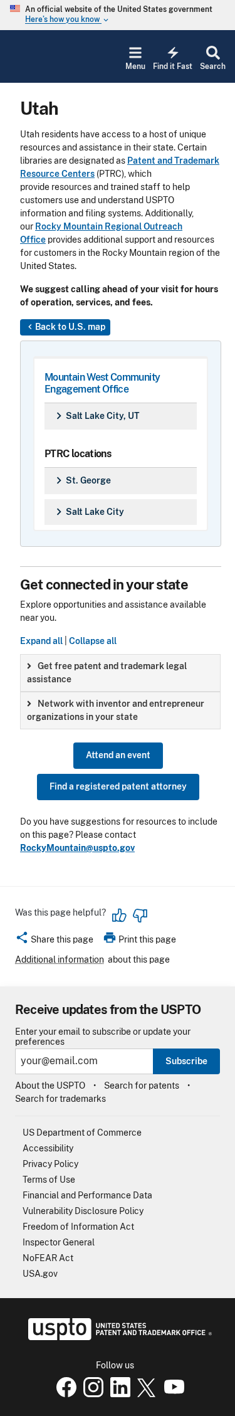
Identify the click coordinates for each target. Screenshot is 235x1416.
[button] (54, 941)
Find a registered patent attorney (118, 786)
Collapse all (93, 641)
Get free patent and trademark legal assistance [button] (107, 672)
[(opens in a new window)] (90, 1394)
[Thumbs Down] (139, 915)
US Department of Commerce (82, 1133)
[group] (120, 673)
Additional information (59, 959)
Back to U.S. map (65, 327)
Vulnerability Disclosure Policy (83, 1211)
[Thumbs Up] (119, 915)
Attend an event (118, 755)
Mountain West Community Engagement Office (102, 383)
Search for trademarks (60, 1099)
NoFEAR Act (48, 1258)
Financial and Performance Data (87, 1195)
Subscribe (186, 1061)
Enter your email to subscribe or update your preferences (103, 1036)
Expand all (41, 641)
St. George (81, 480)
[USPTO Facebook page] (63, 1394)
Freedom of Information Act (78, 1227)
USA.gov (40, 1274)
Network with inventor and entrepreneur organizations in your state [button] (115, 710)
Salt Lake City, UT (95, 416)
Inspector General (59, 1242)
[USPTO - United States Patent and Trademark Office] (117, 1337)
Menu (135, 66)
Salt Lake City (88, 512)
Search (213, 66)
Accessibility (48, 1148)
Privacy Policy (50, 1164)
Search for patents (141, 1085)
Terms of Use (49, 1180)
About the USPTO (50, 1085)
